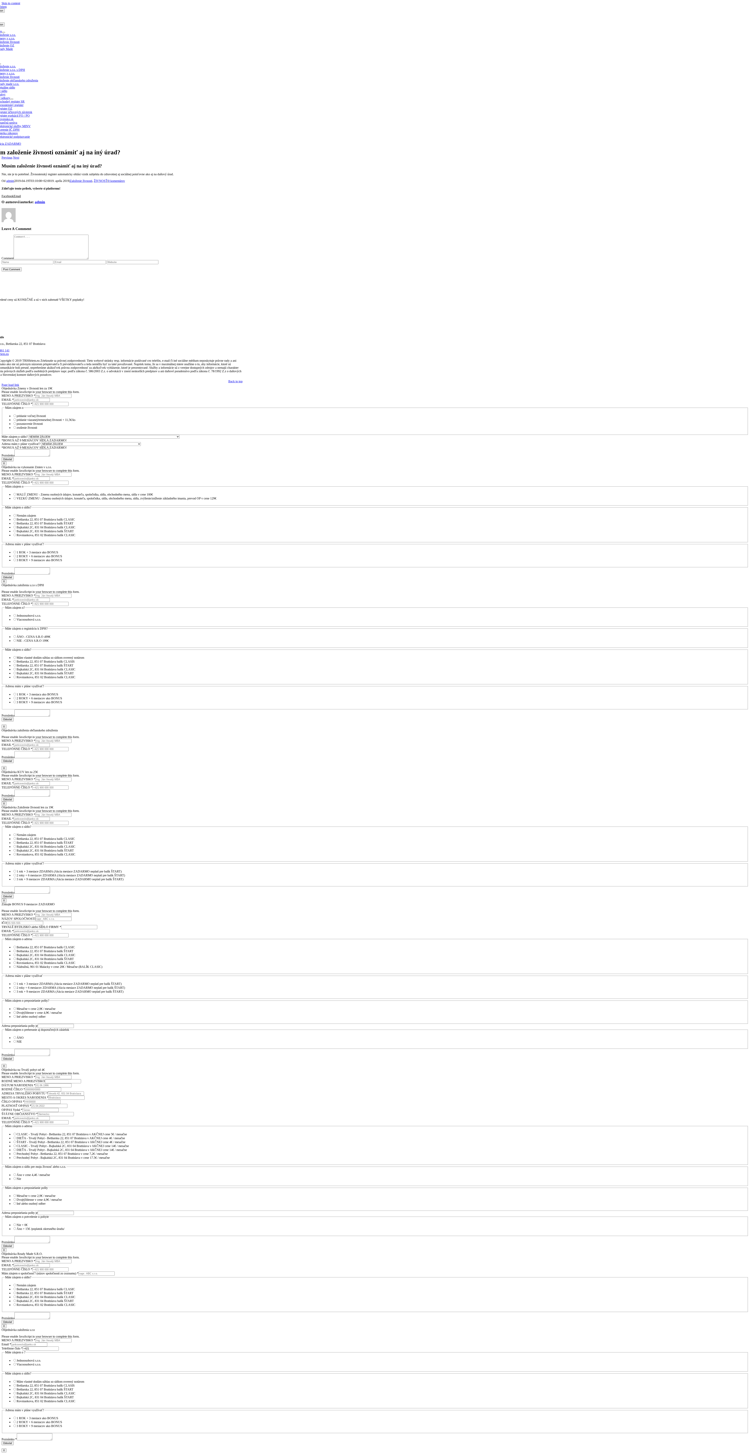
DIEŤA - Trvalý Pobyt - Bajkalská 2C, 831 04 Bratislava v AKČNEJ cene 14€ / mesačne (72, 1150)
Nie (19, 1178)
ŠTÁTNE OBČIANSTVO (20, 1114)
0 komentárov (116, 181)
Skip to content (11, 3)
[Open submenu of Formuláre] (3, 32)
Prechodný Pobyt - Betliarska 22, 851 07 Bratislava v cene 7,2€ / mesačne (62, 1153)
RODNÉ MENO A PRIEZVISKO (23, 1081)
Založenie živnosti (81, 181)
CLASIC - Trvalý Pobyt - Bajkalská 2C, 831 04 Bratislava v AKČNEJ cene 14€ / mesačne (73, 1146)
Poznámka (8, 455)
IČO (4, 922)
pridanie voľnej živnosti (31, 416)
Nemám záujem (26, 515)
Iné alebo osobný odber (31, 1016)
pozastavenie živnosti (30, 423)
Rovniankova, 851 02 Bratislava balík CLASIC (46, 535)
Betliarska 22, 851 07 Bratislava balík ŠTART (45, 523)
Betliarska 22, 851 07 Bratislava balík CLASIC (46, 519)
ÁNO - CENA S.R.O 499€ (33, 636)
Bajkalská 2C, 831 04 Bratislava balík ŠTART (45, 531)
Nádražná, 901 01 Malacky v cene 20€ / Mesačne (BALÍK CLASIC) (59, 966)
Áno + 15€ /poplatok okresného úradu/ (40, 1228)
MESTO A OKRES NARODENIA (25, 1097)
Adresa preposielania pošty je (20, 1025)
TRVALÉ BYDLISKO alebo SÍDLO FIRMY (31, 927)
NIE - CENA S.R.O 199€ (33, 640)
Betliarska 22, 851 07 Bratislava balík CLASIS (46, 661)
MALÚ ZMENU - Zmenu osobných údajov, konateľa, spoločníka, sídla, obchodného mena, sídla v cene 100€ (85, 494)
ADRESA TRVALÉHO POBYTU (25, 1093)
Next (16, 157)
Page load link (10, 385)
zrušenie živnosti (27, 427)
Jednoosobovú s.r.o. (29, 615)
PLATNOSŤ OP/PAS (16, 1105)
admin (10, 181)
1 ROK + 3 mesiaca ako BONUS (37, 694)
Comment (8, 258)
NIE (19, 1041)
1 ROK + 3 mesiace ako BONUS (37, 552)
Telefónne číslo (12, 1348)
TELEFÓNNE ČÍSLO (17, 403)
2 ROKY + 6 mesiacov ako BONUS (39, 556)
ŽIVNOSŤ (100, 181)
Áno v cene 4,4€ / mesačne (33, 1175)
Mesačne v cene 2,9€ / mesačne (36, 1008)
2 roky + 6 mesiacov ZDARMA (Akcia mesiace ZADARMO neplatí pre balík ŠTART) (71, 875)
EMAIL (8, 399)
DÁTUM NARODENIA (18, 1085)
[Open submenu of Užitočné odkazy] (11, 99)
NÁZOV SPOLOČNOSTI (18, 918)
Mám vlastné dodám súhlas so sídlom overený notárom (50, 657)
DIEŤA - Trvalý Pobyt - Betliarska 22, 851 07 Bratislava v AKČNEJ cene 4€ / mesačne (71, 1138)
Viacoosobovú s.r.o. (29, 619)
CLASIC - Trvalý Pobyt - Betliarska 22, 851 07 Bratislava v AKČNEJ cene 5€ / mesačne (72, 1134)
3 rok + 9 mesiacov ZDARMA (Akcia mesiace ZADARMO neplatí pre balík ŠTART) (70, 879)
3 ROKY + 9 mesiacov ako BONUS (39, 560)
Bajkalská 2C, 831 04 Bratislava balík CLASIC (46, 527)
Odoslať (7, 459)
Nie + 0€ (22, 1225)
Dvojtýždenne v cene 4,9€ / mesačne (39, 1012)
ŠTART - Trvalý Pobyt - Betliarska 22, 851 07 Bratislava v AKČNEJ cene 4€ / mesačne (71, 1142)
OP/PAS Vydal (12, 1109)
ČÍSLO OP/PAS (13, 1101)
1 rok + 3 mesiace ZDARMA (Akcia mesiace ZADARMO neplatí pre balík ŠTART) (69, 871)
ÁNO (20, 1037)
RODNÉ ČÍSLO (13, 1089)
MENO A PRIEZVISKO (18, 395)
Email (6, 1344)
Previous (7, 157)
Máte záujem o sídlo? (15, 436)
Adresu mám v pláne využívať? (21, 444)
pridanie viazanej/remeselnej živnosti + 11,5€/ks (46, 419)
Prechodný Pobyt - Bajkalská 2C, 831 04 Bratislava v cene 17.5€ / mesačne (63, 1157)
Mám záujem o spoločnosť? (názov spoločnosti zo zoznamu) (40, 1273)
